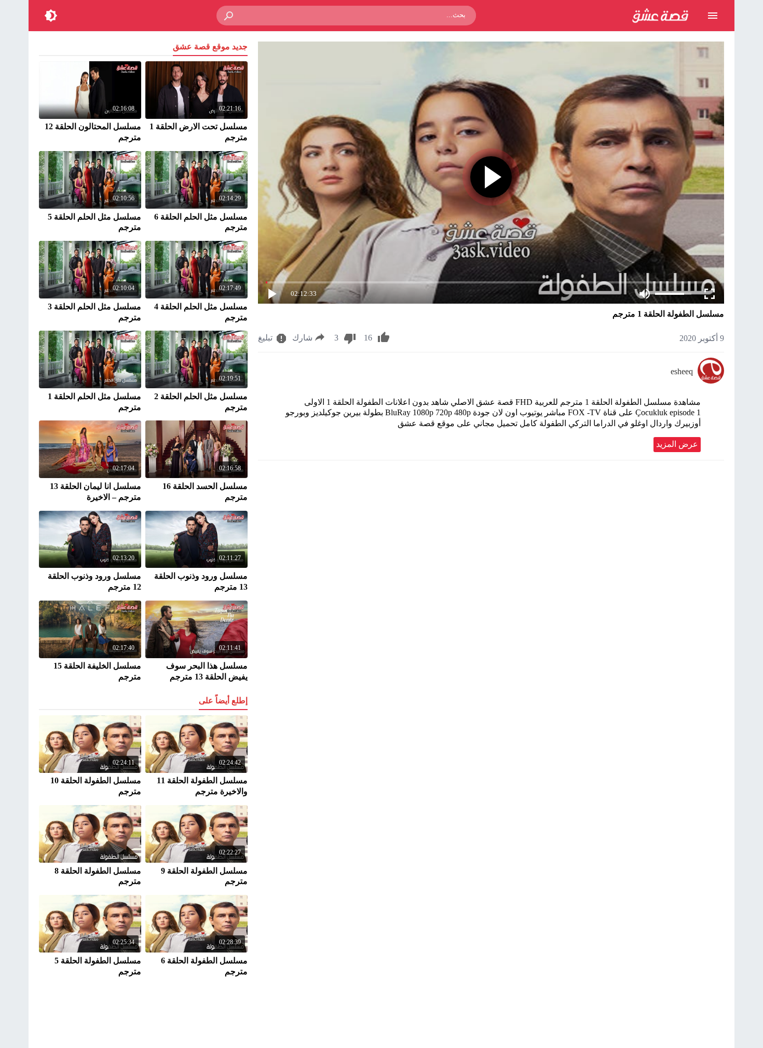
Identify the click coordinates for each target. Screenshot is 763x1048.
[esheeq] (711, 380)
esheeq (682, 371)
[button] (229, 15)
